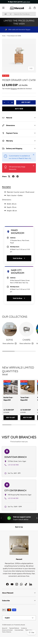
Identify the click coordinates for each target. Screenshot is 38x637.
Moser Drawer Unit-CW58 (14, 35)
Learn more (26, 2)
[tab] (6, 187)
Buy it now (19, 109)
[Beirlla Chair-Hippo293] (10, 387)
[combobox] (19, 14)
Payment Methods (14, 628)
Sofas (9, 339)
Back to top (19, 527)
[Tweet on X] (9, 176)
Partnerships (28, 630)
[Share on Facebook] (13, 176)
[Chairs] (26, 329)
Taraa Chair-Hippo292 (24, 398)
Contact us (24, 628)
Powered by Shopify (19, 624)
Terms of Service (6, 632)
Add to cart (25, 102)
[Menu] (3, 7)
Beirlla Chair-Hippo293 (8, 398)
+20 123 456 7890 (13, 465)
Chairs (26, 339)
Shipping (14, 88)
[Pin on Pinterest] (17, 176)
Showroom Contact (7, 630)
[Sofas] (9, 329)
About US (4, 628)
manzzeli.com (10, 624)
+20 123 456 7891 (13, 498)
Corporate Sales (19, 630)
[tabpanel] (19, 201)
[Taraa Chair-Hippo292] (27, 387)
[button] (34, 7)
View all (5, 374)
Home (3, 35)
